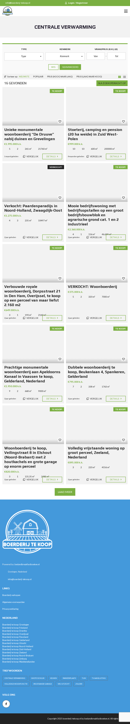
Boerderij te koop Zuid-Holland (16, 649)
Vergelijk (32, 156)
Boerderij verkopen (11, 595)
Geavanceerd (70, 67)
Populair (38, 76)
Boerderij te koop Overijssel (15, 634)
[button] (23, 56)
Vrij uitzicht (64, 684)
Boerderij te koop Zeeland (14, 652)
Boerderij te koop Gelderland (15, 640)
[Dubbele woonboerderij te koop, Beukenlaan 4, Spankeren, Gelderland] (97, 344)
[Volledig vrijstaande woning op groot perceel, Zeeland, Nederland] (97, 424)
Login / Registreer (78, 3)
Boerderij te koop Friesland (15, 628)
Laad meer (65, 491)
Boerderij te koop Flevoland (15, 637)
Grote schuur (37, 678)
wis (53, 67)
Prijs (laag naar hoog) (89, 76)
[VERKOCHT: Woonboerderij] (97, 263)
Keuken (53, 678)
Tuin (84, 678)
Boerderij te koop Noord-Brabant (17, 655)
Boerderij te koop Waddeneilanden (18, 661)
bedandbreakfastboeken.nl (27, 564)
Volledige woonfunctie (15, 684)
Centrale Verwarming (14, 678)
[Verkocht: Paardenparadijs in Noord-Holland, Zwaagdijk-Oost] (33, 182)
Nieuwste (24, 76)
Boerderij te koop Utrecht (14, 643)
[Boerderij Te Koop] (6, 11)
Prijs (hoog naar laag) (60, 76)
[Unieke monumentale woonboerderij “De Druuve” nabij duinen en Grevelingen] (33, 106)
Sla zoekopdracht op (112, 83)
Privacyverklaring (10, 609)
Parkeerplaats (69, 678)
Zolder (78, 684)
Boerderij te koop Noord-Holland (17, 646)
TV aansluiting (99, 678)
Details (51, 156)
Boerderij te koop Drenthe (14, 631)
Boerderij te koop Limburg (14, 658)
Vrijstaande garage (42, 684)
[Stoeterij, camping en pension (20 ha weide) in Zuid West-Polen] (97, 106)
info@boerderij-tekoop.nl (17, 3)
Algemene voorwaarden (13, 602)
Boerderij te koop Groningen (15, 624)
